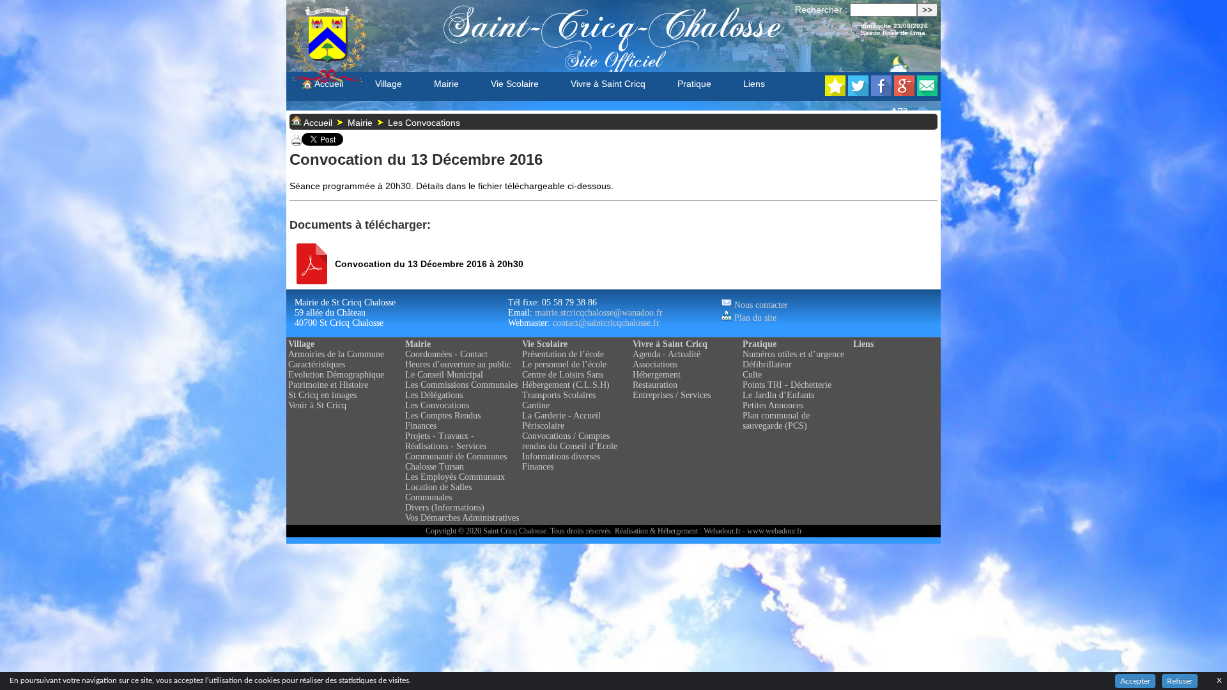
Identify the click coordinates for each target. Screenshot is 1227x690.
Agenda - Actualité (666, 354)
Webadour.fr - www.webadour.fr (753, 530)
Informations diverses (561, 456)
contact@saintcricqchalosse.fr (606, 323)
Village (388, 84)
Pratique (694, 84)
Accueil (328, 84)
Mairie (446, 84)
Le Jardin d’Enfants (778, 395)
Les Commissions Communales (461, 385)
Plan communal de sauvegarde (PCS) (776, 421)
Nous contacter (760, 305)
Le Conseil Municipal (444, 374)
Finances (420, 426)
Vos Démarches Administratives (462, 518)
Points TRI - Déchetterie (787, 385)
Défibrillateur (767, 364)
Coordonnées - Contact (446, 354)
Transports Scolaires (559, 395)
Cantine (536, 405)
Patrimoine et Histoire (328, 385)
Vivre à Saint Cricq (608, 84)
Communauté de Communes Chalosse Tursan (456, 461)
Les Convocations (424, 123)
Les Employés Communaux (455, 477)
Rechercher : (821, 9)
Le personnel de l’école (564, 364)
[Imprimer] (296, 142)
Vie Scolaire (515, 84)
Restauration (655, 385)
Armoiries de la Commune (336, 354)
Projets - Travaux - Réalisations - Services (445, 441)
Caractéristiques (316, 364)
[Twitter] (858, 92)
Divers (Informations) (444, 507)
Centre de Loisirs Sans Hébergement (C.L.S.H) (566, 380)
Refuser (1179, 681)
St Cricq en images (322, 395)
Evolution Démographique (336, 374)
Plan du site (754, 318)
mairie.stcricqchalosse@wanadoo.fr (599, 313)
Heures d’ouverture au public (458, 364)
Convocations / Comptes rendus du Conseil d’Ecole (569, 441)
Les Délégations (434, 395)
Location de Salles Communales (438, 492)
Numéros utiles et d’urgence (793, 354)
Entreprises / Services (672, 395)
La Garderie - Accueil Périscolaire (561, 421)
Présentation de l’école (563, 354)
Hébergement (657, 374)
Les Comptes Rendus (443, 415)
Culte (752, 374)
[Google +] (904, 92)
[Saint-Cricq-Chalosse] (835, 92)
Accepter (1135, 681)
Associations (655, 364)
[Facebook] (881, 92)
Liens (754, 84)
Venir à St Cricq (317, 405)
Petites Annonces (773, 405)
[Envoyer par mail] (927, 92)
